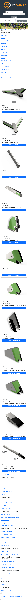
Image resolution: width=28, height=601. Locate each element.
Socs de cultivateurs (6, 534)
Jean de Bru (5, 66)
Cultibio (4, 55)
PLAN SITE (2, 596)
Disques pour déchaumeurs (8, 531)
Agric (3, 38)
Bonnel (4, 46)
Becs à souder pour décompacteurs (10, 554)
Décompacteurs (5, 551)
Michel (3, 72)
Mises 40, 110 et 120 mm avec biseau (11, 503)
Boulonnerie (4, 584)
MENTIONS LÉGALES (11, 596)
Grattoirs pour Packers (7, 525)
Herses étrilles (5, 545)
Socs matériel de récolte (7, 561)
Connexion (14, 17)
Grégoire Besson (6, 61)
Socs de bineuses (5, 543)
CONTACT (19, 596)
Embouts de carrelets (6, 508)
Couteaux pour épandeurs (8, 567)
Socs (2, 483)
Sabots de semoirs (6, 564)
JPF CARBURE (3, 29)
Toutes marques (6, 78)
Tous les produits (7, 81)
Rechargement (5, 579)
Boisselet (4, 43)
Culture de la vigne (6, 573)
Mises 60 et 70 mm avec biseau (9, 505)
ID (2, 63)
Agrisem (4, 41)
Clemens (4, 52)
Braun (3, 49)
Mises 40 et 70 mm (6, 500)
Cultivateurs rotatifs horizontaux (10, 517)
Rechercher (22, 21)
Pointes (3, 480)
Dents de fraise (5, 520)
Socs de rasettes (5, 486)
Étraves (3, 488)
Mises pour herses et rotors (8, 523)
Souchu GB (4, 75)
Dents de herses (5, 514)
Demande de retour (6, 590)
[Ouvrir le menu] (2, 5)
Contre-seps (4, 494)
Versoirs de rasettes (6, 491)
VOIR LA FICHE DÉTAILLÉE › (14, 112)
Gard (3, 58)
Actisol (4, 35)
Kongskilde (5, 69)
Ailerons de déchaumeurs (8, 537)
